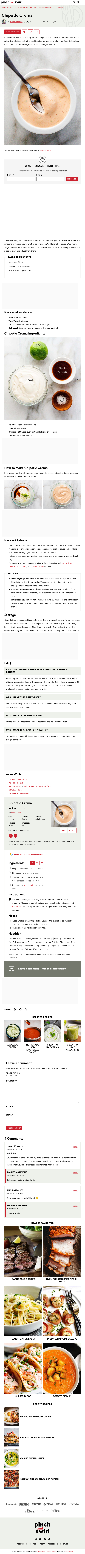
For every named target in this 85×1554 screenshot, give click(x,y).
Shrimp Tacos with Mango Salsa (37, 786)
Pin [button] (63, 830)
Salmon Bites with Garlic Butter (39, 1479)
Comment (11, 1081)
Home (4, 8)
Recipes (9, 8)
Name (10, 175)
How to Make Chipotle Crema (20, 270)
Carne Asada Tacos (17, 790)
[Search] (78, 2)
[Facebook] (44, 1539)
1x (32, 863)
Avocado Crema (37, 566)
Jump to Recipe (12, 32)
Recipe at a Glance (16, 262)
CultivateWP (69, 1551)
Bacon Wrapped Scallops (62, 1339)
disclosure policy (45, 150)
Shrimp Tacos (14, 786)
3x (42, 863)
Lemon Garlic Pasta (23, 1339)
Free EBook (53, 1544)
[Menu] (82, 2)
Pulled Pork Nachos (17, 783)
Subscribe (71, 179)
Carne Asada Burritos (17, 779)
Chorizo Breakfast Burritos (37, 1437)
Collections (32, 1544)
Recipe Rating (13, 1073)
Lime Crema (68, 563)
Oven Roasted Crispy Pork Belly (61, 1280)
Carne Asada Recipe (23, 1279)
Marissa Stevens (16, 22)
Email (39, 175)
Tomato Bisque (62, 1396)
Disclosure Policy (52, 1551)
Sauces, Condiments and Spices (25, 8)
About (43, 1544)
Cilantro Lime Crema (17, 566)
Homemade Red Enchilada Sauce (32, 1048)
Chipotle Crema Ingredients (19, 266)
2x (37, 863)
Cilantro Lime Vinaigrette (72, 1047)
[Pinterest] (49, 1539)
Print (72, 830)
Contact (64, 1544)
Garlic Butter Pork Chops (35, 1416)
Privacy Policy (41, 1551)
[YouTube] (40, 1539)
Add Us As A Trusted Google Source (28, 854)
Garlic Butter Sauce (32, 1458)
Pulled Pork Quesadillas (18, 793)
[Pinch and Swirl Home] (11, 2)
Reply (75, 1147)
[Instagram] (35, 1539)
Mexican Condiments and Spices (51, 8)
